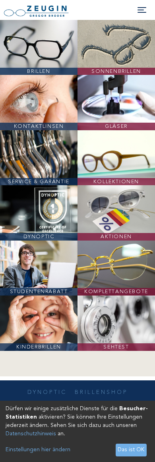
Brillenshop (101, 392)
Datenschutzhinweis (31, 434)
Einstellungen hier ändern (38, 449)
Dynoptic (47, 392)
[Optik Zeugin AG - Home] (43, 11)
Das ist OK (131, 449)
